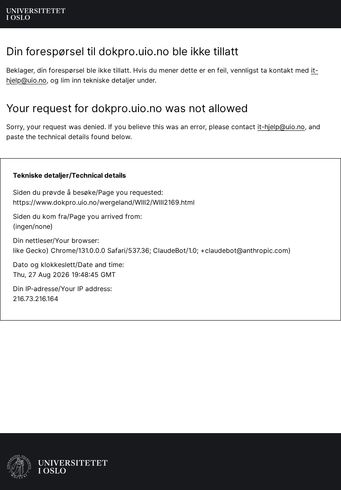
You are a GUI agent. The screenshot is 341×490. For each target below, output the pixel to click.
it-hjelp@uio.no (281, 126)
